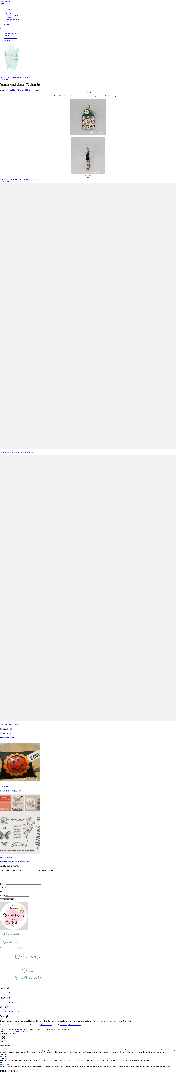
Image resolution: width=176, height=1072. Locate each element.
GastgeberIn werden (13, 20)
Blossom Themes (46, 1025)
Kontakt (6, 36)
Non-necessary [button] (4, 1062)
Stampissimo (4, 733)
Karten (2, 857)
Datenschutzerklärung (11, 38)
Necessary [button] (3, 1054)
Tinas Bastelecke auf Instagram (10, 1002)
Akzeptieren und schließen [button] (8, 1033)
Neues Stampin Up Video (7, 737)
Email (2, 891)
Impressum (7, 40)
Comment (3, 884)
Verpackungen (35, 179)
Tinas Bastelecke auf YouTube (9, 1012)
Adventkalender (13, 179)
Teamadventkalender (24, 179)
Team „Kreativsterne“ (10, 34)
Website (2, 895)
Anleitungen (7, 24)
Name (2, 888)
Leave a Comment (33, 90)
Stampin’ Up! (7, 13)
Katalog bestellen (12, 15)
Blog (5, 11)
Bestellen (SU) (11, 18)
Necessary (5, 1056)
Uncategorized (4, 79)
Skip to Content (5, 1)
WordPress (63, 1025)
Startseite (7, 9)
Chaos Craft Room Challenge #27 (10, 791)
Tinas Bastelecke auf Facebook (10, 993)
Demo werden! (11, 22)
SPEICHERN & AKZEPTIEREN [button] (9, 1071)
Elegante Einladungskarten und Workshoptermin (15, 861)
